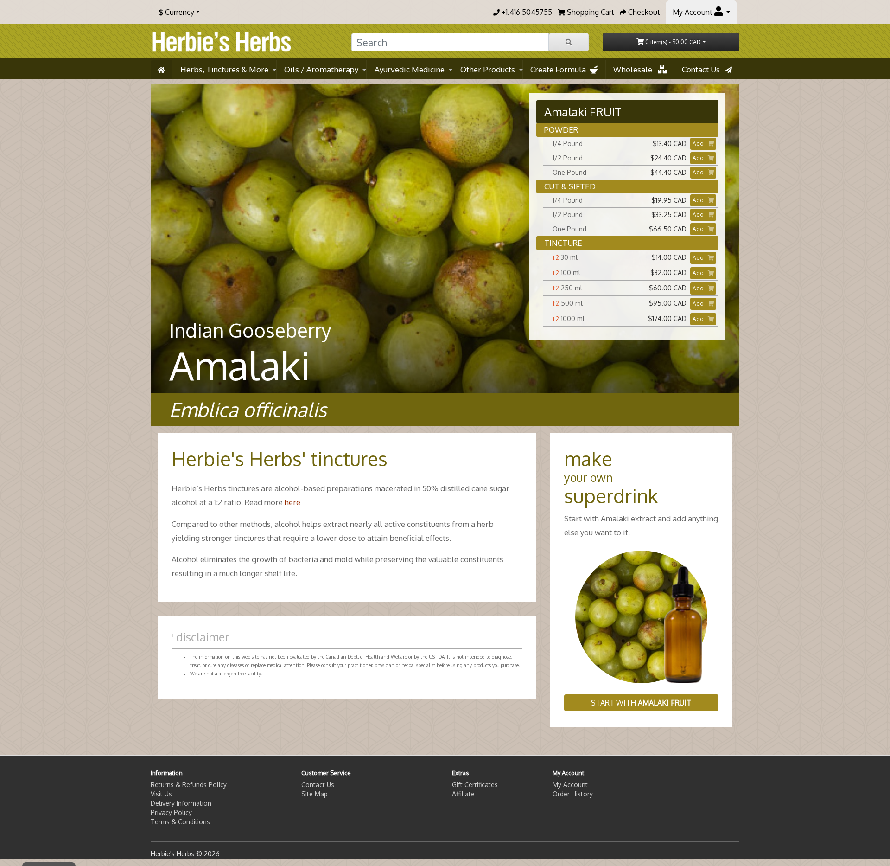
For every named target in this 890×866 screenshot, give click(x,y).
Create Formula (560, 69)
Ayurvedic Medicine (410, 69)
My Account (570, 785)
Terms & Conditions (180, 822)
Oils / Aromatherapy (321, 69)
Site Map (314, 794)
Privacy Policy (171, 812)
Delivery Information (181, 803)
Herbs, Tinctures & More (224, 69)
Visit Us (161, 794)
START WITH (641, 702)
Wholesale (635, 69)
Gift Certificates (475, 785)
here (292, 502)
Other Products (487, 69)
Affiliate (463, 794)
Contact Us (703, 69)
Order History (573, 794)
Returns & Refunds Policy (189, 785)
